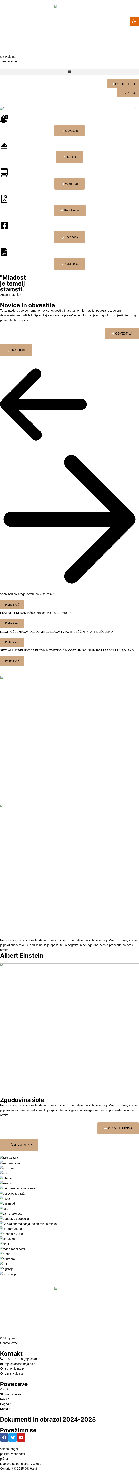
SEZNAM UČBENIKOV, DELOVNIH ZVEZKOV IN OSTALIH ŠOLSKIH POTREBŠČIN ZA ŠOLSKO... (68, 650)
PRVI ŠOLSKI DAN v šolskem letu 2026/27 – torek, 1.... (37, 613)
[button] (69, 72)
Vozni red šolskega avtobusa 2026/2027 (27, 594)
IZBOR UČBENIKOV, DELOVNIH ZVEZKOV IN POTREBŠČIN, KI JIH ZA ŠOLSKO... (57, 631)
